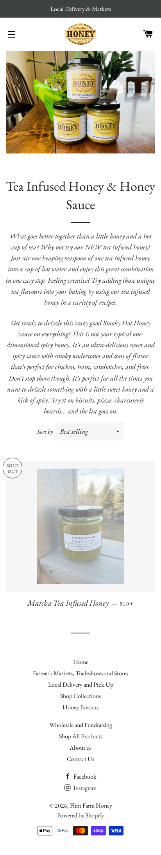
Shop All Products (80, 736)
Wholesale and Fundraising (80, 725)
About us (80, 747)
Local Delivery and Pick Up (80, 684)
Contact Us (80, 759)
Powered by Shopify (80, 815)
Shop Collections (80, 696)
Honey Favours (80, 707)
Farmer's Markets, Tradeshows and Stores (80, 673)
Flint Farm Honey (91, 805)
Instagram (84, 788)
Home (80, 662)
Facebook (84, 776)
